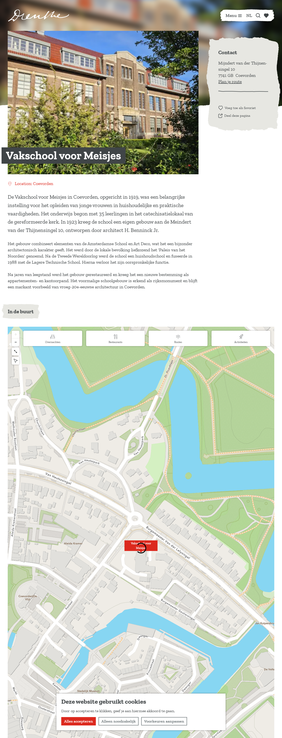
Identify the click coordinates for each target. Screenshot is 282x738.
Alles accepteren (78, 721)
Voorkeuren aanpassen (164, 721)
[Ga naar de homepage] (38, 15)
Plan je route (230, 81)
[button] (15, 334)
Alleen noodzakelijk (118, 721)
